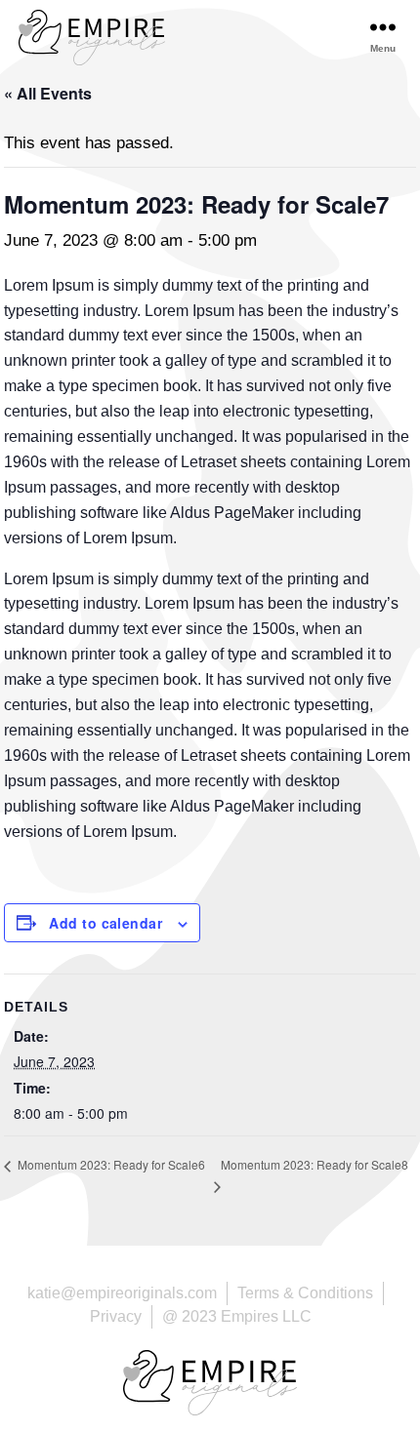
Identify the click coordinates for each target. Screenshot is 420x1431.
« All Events (48, 93)
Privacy (116, 1316)
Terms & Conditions (305, 1293)
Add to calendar (105, 923)
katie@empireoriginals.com (122, 1293)
